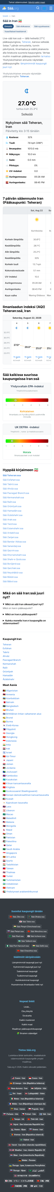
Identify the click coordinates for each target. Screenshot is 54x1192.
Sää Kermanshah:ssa (13, 497)
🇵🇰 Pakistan (9, 837)
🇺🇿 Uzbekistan (10, 883)
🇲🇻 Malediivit (9, 818)
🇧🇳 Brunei (8, 717)
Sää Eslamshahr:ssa (13, 528)
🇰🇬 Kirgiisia (9, 787)
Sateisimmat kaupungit (27, 971)
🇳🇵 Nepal (7, 829)
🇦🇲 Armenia (9, 694)
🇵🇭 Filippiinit (9, 729)
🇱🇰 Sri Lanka (9, 856)
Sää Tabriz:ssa (10, 484)
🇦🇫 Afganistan (10, 690)
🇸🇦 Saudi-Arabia (11, 849)
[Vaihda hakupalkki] (37, 8)
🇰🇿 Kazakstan (10, 779)
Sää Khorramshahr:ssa (14, 554)
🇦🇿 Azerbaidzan (11, 698)
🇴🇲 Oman (7, 833)
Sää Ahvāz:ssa (10, 488)
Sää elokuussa (23, 26)
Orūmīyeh (8, 671)
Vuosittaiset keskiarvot (15, 31)
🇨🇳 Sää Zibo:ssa (17, 917)
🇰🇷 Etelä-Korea (10, 725)
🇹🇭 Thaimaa (9, 872)
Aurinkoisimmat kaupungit (27, 980)
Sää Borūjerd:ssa (11, 563)
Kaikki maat (27, 1024)
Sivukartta (27, 1015)
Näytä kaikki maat (36, 2)
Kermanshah (9, 663)
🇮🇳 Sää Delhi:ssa (40, 946)
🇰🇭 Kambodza (10, 775)
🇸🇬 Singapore (10, 853)
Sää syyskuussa (41, 26)
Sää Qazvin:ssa (11, 550)
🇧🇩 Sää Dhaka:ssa (36, 917)
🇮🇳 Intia (7, 744)
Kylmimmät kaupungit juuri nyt (27, 967)
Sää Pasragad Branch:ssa (16, 493)
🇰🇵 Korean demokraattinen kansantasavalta (26, 795)
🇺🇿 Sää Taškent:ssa (27, 941)
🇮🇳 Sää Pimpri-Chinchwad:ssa (27, 926)
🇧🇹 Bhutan (8, 710)
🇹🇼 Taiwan (8, 868)
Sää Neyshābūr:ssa (13, 572)
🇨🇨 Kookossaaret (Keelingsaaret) (20, 791)
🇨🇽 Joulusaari (10, 771)
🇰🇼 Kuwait (8, 798)
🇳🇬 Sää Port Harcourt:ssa (17, 946)
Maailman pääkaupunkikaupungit (27, 1029)
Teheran (26, 42)
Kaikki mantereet (27, 1020)
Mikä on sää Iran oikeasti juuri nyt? (24, 604)
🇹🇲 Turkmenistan (12, 880)
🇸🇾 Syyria (8, 860)
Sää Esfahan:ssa (11, 479)
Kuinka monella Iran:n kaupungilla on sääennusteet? (24, 622)
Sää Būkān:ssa (10, 577)
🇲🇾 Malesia (8, 822)
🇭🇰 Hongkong (10, 737)
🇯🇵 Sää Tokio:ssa (27, 921)
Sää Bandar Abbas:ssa (14, 541)
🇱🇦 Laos (7, 806)
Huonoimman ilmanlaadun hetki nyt (27, 984)
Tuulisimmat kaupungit (27, 976)
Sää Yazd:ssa (10, 524)
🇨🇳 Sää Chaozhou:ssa (27, 951)
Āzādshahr (8, 679)
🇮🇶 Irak (6, 748)
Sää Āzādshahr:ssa (12, 515)
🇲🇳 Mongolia (9, 825)
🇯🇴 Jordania (9, 768)
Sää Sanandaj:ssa (12, 546)
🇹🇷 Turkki (8, 876)
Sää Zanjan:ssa (10, 537)
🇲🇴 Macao (8, 814)
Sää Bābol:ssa (10, 581)
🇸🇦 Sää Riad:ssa (16, 936)
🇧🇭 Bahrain (8, 702)
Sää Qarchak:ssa (11, 568)
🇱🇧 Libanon (9, 810)
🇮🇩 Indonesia (9, 740)
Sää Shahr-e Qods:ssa (14, 559)
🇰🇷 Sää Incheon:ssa (36, 936)
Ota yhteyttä (27, 1011)
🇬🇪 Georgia (8, 733)
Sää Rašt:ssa (9, 501)
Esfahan (7, 648)
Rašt (5, 667)
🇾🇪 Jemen (8, 764)
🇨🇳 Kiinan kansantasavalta (17, 783)
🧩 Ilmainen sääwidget (27, 1033)
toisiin (5, 16)
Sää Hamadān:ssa (12, 510)
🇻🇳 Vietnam (9, 887)
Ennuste (8, 26)
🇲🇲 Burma (8, 721)
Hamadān (8, 675)
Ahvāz (6, 656)
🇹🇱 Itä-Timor (9, 756)
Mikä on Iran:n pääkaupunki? (21, 614)
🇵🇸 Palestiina (9, 841)
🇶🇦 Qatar (7, 845)
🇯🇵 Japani (8, 760)
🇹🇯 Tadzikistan (10, 864)
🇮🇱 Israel (7, 752)
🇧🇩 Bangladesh (11, 706)
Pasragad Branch (12, 660)
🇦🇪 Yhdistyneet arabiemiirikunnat (20, 891)
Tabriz (6, 652)
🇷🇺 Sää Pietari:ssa (15, 931)
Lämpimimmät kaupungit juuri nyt (27, 962)
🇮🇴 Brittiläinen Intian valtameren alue (22, 713)
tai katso (45, 56)
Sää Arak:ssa (9, 519)
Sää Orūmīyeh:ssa (12, 506)
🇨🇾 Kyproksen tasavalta (15, 802)
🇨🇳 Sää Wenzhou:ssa (37, 931)
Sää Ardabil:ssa (11, 532)
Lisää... (27, 1007)
